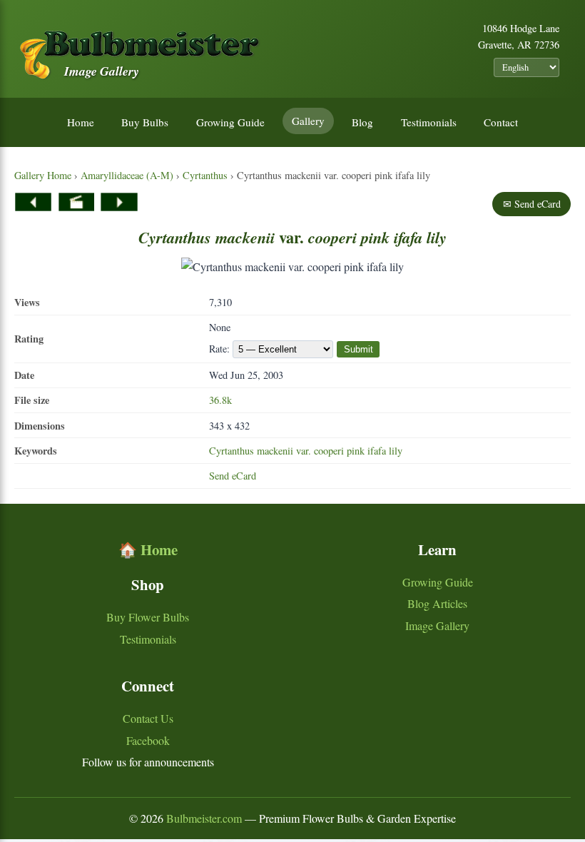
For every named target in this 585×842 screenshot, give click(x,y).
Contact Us (148, 718)
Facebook (148, 740)
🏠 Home (148, 549)
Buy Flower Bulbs (147, 616)
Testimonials (429, 122)
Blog (362, 122)
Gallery (308, 120)
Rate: (221, 348)
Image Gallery (437, 625)
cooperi (329, 450)
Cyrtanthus (205, 175)
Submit (358, 349)
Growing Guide (230, 122)
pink (356, 450)
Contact (501, 122)
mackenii (275, 450)
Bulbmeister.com (204, 818)
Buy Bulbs (144, 122)
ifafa (376, 450)
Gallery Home (42, 175)
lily (395, 450)
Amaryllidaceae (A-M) (127, 175)
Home (80, 122)
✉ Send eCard (532, 203)
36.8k (220, 400)
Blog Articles (437, 603)
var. (303, 450)
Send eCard (232, 475)
